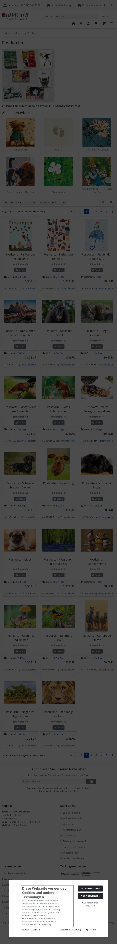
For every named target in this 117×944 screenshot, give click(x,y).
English (36, 929)
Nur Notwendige (90, 895)
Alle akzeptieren (90, 888)
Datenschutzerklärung (70, 929)
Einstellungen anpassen (91, 904)
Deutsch (25, 929)
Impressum (90, 929)
